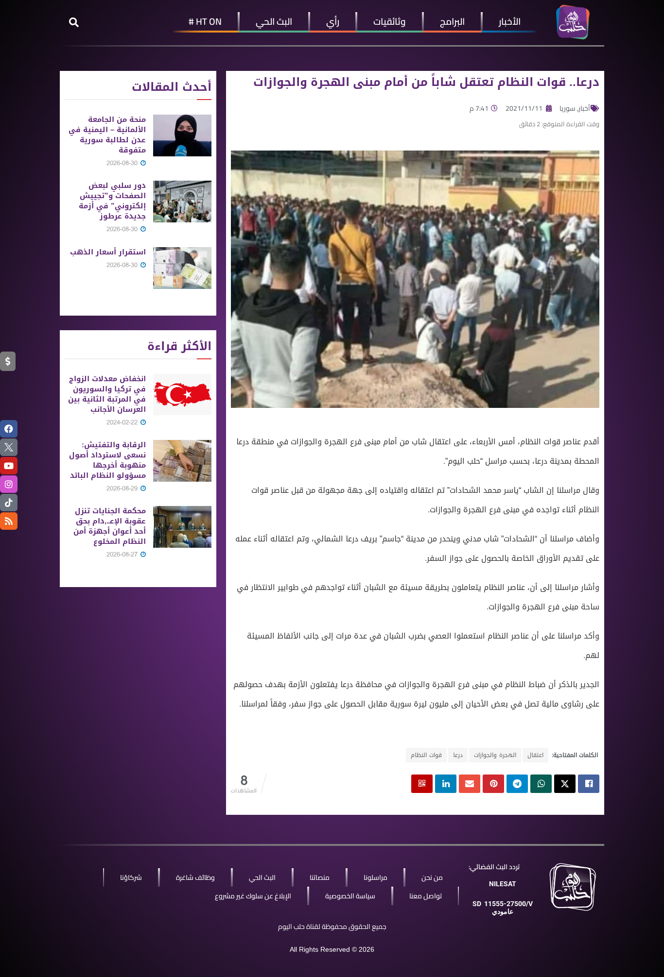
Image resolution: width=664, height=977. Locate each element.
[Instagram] (8, 484)
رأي (332, 21)
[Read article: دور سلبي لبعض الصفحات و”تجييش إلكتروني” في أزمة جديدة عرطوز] (182, 201)
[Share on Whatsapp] (541, 784)
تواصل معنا (425, 896)
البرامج (452, 21)
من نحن (432, 877)
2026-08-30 (123, 163)
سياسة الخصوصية (350, 896)
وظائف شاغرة (195, 877)
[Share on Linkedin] (445, 784)
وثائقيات (389, 21)
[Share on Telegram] (517, 784)
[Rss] (8, 521)
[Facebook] (8, 429)
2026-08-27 (123, 554)
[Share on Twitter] (565, 784)
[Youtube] (8, 465)
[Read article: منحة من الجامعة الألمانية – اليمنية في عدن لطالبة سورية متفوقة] (182, 135)
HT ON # (205, 21)
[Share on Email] (469, 784)
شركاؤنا (131, 877)
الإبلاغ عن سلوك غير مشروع (253, 896)
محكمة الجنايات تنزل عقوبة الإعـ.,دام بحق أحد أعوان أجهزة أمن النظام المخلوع (109, 526)
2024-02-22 (123, 422)
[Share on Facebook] (588, 784)
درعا (458, 755)
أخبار (584, 108)
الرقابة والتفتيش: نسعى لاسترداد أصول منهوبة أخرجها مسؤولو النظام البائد (107, 460)
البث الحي (274, 21)
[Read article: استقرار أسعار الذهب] (182, 268)
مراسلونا (375, 877)
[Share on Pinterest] (493, 784)
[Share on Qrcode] (422, 784)
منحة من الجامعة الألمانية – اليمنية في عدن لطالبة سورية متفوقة (107, 135)
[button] (74, 22)
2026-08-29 (123, 488)
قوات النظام (426, 755)
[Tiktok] (8, 502)
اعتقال (535, 755)
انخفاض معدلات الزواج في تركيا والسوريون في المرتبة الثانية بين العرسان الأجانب (107, 394)
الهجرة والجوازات (495, 755)
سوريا (567, 108)
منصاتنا (320, 877)
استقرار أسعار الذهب (108, 252)
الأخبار (510, 21)
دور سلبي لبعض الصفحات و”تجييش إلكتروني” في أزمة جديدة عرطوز (112, 201)
